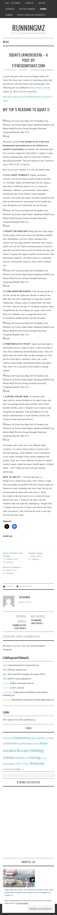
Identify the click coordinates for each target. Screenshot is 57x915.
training (8, 15)
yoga (30, 586)
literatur (36, 743)
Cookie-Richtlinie (22, 903)
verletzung (25, 763)
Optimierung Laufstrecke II (37, 622)
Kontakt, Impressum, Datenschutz (31, 15)
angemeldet (16, 645)
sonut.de (20, 687)
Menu (6, 42)
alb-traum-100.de (37, 674)
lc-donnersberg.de (31, 665)
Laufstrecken (10, 743)
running (43, 9)
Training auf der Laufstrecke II (19, 627)
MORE (17, 164)
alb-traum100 (8, 738)
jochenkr (23, 70)
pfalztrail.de (21, 669)
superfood (19, 757)
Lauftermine (25, 743)
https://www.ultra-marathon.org (21, 719)
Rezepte (23, 750)
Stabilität (29, 3)
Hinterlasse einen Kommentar (42, 70)
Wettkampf (37, 763)
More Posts (25, 602)
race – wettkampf (12, 3)
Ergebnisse (9, 9)
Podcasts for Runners (12, 567)
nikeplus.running (36, 553)
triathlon (44, 758)
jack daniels (38, 738)
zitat (22, 769)
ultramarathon (9, 763)
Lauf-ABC (41, 3)
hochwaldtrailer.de (23, 678)
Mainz (44, 743)
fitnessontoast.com (39, 87)
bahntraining (23, 737)
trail (26, 757)
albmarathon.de (47, 699)
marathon (9, 750)
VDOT (18, 763)
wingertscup (8, 768)
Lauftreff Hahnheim (27, 9)
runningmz (28, 27)
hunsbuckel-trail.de (25, 683)
